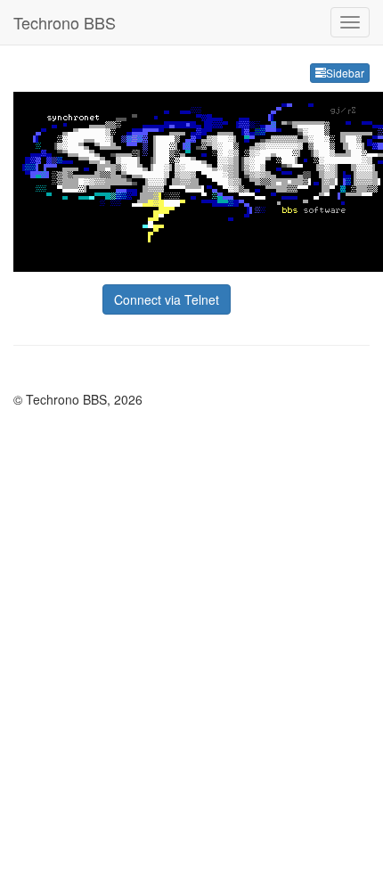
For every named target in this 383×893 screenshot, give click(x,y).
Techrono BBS (64, 22)
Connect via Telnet (166, 299)
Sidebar (345, 72)
